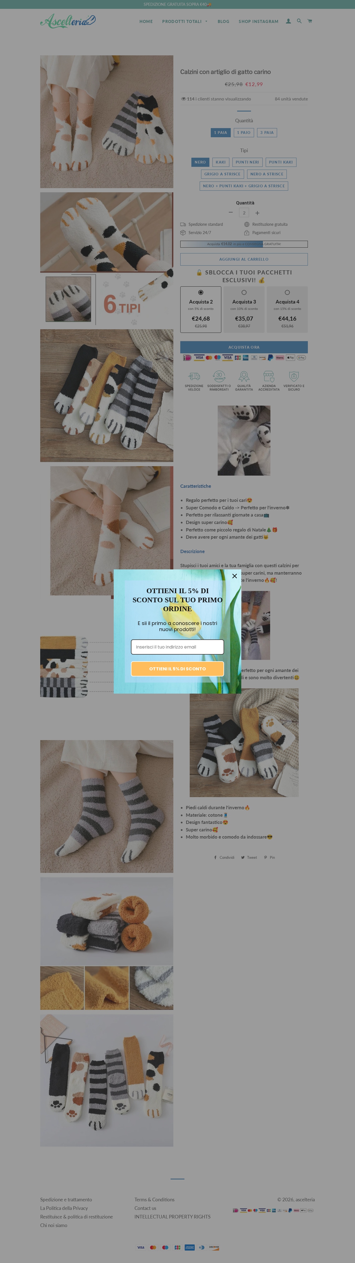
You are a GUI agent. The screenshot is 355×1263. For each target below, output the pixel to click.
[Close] (234, 576)
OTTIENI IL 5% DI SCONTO (177, 669)
